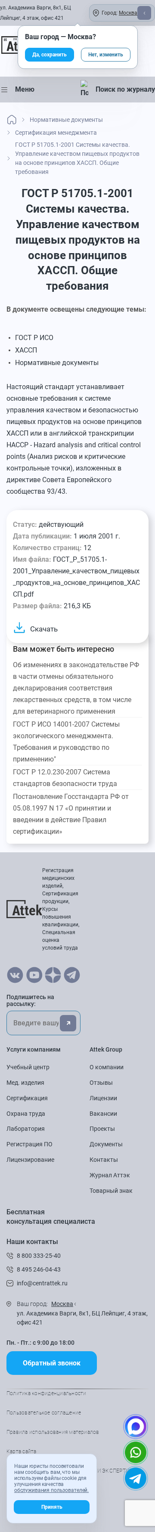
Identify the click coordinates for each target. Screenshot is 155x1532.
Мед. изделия (25, 1082)
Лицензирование (30, 1159)
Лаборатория (25, 1128)
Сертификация (27, 1098)
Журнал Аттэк (110, 1175)
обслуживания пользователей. (51, 1490)
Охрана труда (25, 1113)
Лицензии (103, 1098)
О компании (107, 1067)
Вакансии (103, 1113)
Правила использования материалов (52, 1432)
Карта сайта (21, 1451)
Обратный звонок (52, 1363)
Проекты (102, 1128)
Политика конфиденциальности (46, 1393)
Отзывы (101, 1082)
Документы (106, 1144)
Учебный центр (28, 1067)
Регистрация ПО (29, 1144)
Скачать (44, 629)
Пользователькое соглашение (43, 1413)
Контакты (104, 1159)
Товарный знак (111, 1190)
